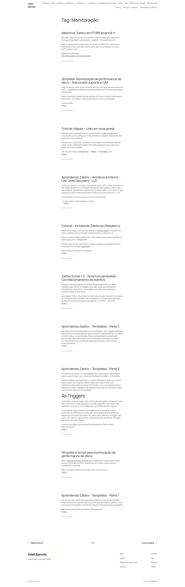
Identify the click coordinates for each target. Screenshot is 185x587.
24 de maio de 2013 (67, 110)
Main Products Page (137, 3)
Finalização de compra (107, 3)
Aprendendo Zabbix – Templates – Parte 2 (90, 369)
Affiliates (46, 3)
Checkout (69, 3)
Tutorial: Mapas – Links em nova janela (87, 128)
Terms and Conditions (148, 7)
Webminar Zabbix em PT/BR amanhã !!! (88, 33)
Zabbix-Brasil (107, 133)
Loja (126, 3)
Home (120, 3)
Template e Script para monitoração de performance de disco (88, 454)
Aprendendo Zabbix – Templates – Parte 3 (90, 326)
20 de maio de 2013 (67, 159)
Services (126, 7)
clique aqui (85, 246)
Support (134, 7)
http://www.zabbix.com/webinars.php (76, 56)
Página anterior (35, 543)
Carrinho (60, 3)
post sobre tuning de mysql (78, 460)
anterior (90, 373)
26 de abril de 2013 (67, 351)
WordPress (154, 581)
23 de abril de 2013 (66, 517)
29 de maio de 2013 (67, 61)
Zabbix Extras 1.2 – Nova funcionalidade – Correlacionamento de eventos (89, 277)
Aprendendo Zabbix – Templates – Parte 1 (90, 495)
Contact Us (92, 3)
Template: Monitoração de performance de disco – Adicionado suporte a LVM (91, 80)
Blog (53, 3)
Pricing (118, 7)
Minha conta (152, 3)
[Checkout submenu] (74, 3)
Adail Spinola (31, 5)
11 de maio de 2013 (66, 208)
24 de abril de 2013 (66, 434)
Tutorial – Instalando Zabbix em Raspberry (90, 225)
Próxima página (149, 543)
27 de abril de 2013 (66, 308)
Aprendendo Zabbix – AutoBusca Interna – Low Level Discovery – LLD (90, 178)
